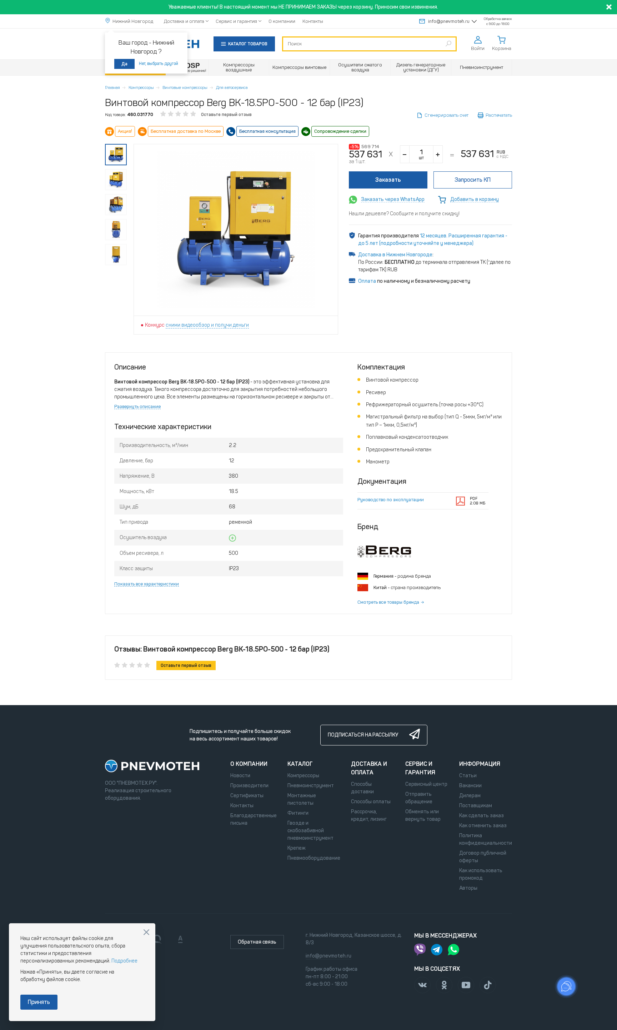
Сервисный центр (426, 784)
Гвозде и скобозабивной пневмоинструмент (310, 830)
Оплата (367, 281)
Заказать (388, 179)
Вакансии (470, 786)
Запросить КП (473, 179)
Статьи (468, 776)
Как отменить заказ (483, 826)
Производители (249, 786)
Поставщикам (475, 806)
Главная (112, 87)
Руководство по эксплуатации (390, 499)
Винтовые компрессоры (184, 87)
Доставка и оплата (184, 21)
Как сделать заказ (481, 816)
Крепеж (296, 848)
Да (124, 63)
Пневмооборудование (313, 858)
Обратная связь (257, 942)
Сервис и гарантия (236, 21)
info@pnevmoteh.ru (449, 21)
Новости (240, 776)
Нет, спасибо (146, 932)
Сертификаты (247, 796)
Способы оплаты (371, 802)
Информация (479, 763)
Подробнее (124, 961)
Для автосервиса (232, 87)
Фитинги (297, 813)
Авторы (468, 888)
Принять (39, 1002)
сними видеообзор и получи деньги (207, 325)
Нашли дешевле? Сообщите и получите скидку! (404, 214)
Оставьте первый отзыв (226, 114)
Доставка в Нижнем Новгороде (395, 255)
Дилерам (470, 796)
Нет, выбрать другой (158, 63)
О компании (282, 21)
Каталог (300, 763)
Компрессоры (141, 87)
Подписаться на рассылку (363, 735)
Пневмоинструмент (310, 786)
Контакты (312, 21)
